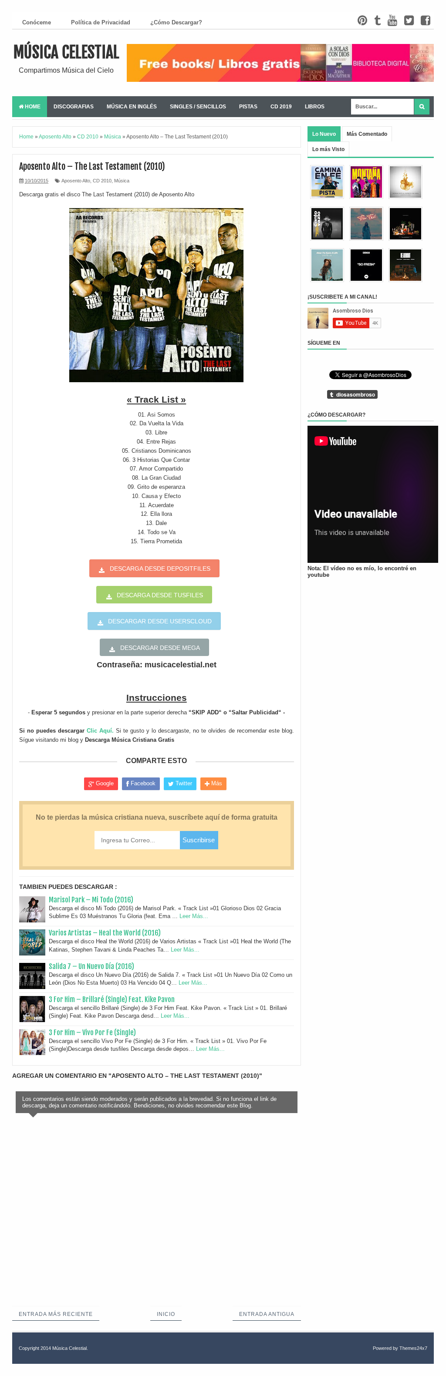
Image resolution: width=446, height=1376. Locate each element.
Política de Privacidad (100, 22)
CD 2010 (102, 180)
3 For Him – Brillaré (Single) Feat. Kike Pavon (112, 999)
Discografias (74, 107)
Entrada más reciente (56, 1314)
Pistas (248, 107)
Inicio (166, 1314)
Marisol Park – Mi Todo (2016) (91, 899)
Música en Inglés (132, 107)
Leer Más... (193, 916)
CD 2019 (281, 107)
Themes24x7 (413, 1348)
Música (121, 180)
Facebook (142, 783)
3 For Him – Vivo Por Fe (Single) (92, 1032)
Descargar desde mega (160, 647)
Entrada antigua (266, 1314)
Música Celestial (66, 52)
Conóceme (36, 22)
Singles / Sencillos (198, 107)
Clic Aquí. (100, 730)
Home (32, 107)
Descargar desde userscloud (160, 621)
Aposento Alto (75, 180)
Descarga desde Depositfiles (160, 568)
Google (104, 783)
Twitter (183, 783)
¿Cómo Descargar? (176, 22)
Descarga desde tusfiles (160, 595)
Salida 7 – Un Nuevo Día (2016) (91, 966)
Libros (314, 107)
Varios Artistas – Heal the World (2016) (105, 933)
